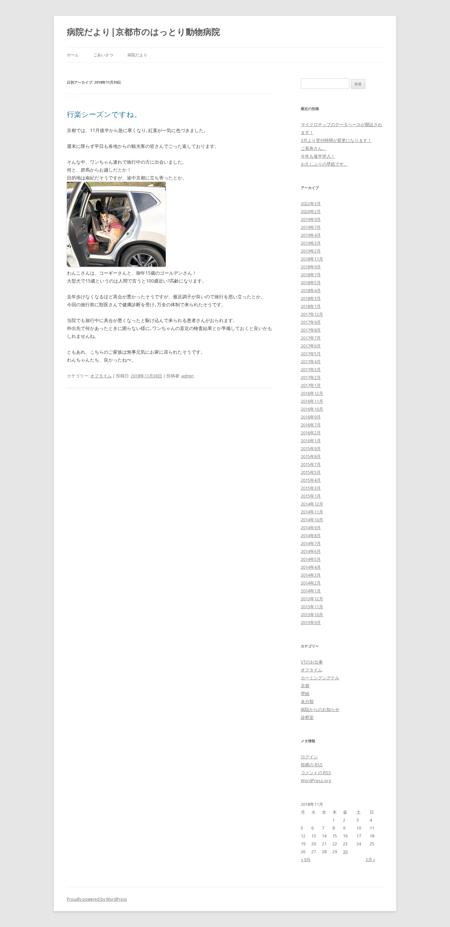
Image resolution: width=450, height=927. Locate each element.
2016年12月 (312, 393)
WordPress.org (316, 780)
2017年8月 (311, 330)
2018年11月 (312, 259)
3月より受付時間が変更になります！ (336, 140)
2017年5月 (311, 354)
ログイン (309, 757)
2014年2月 (311, 583)
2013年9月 (311, 622)
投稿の (312, 765)
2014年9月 (311, 528)
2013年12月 (312, 599)
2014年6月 (311, 551)
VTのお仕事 (312, 662)
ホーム (73, 55)
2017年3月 (311, 369)
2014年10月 (312, 520)
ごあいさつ (103, 55)
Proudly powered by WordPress (97, 899)
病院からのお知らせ (320, 709)
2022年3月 (311, 203)
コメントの (316, 773)
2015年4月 (311, 480)
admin (187, 376)
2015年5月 (311, 472)
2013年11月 (312, 607)
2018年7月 (311, 275)
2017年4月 (311, 362)
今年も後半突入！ (318, 156)
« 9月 (306, 859)
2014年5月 (311, 559)
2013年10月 (312, 614)
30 (345, 852)
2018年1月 (311, 306)
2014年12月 (312, 504)
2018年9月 (311, 267)
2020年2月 (311, 211)
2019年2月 (311, 251)
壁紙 (305, 693)
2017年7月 (311, 338)
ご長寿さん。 (313, 148)
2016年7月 (311, 425)
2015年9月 (311, 448)
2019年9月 (311, 219)
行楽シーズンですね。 (104, 114)
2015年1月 (311, 496)
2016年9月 (311, 417)
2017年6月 (311, 346)
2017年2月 (311, 377)
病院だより (137, 55)
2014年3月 (311, 575)
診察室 (307, 717)
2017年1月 (311, 385)
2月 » (370, 859)
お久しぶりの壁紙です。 (324, 164)
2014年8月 (311, 535)
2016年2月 (311, 433)
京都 (305, 686)
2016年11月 (312, 401)
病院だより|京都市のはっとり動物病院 (143, 32)
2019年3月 (311, 243)
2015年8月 (311, 456)
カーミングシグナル (320, 678)
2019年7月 (311, 227)
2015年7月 (311, 464)
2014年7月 (311, 543)
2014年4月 (311, 567)
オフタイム (101, 376)
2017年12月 (312, 314)
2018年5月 (311, 283)
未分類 (307, 701)
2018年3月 (311, 298)
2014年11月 (312, 512)
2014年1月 (311, 591)
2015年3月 (311, 488)
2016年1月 (311, 441)
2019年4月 (311, 235)
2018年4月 (311, 290)
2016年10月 (312, 409)
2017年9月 (311, 322)
